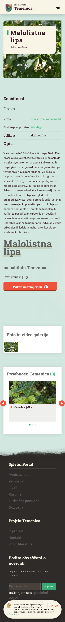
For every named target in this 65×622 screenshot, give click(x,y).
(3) (52, 374)
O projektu (17, 531)
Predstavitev (18, 474)
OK (56, 605)
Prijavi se (48, 586)
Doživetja (16, 507)
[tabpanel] (32, 401)
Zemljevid (16, 481)
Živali (13, 487)
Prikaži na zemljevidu (28, 287)
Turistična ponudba (24, 500)
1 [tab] (30, 425)
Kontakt (15, 537)
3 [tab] (35, 425)
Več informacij (13, 614)
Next (62, 403)
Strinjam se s (28, 595)
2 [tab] (32, 425)
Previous (3, 403)
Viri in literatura (21, 544)
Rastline (15, 494)
